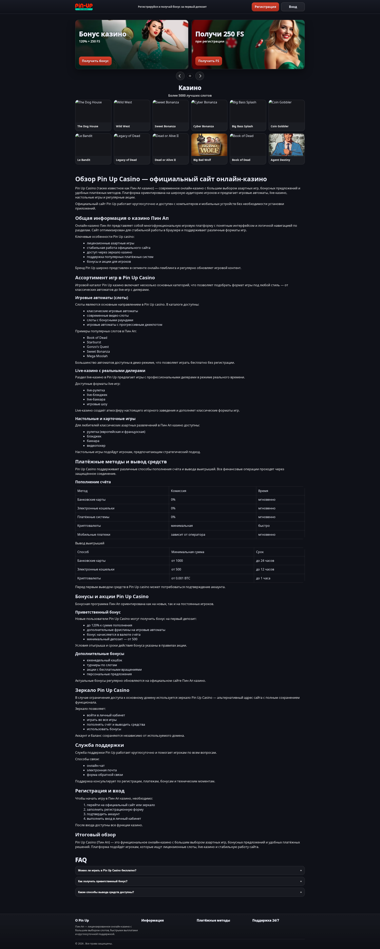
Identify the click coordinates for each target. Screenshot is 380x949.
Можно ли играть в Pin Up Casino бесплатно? (107, 870)
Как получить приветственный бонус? (102, 881)
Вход (293, 7)
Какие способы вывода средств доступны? (106, 892)
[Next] (199, 76)
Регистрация (265, 7)
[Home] (84, 7)
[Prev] (180, 76)
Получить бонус (95, 61)
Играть (85, 111)
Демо (103, 111)
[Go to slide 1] (190, 76)
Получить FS (208, 61)
